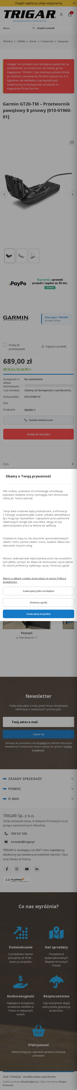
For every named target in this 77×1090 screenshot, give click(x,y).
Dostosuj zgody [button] (38, 602)
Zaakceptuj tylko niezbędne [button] (38, 591)
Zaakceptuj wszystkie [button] (38, 614)
